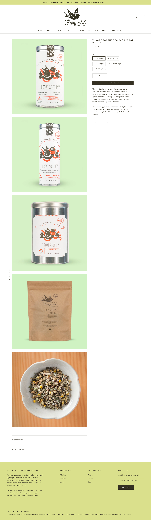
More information (101, 122)
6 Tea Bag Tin (113, 58)
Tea (31, 30)
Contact (90, 479)
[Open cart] (145, 16)
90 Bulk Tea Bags (100, 69)
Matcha (50, 30)
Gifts (70, 30)
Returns (90, 475)
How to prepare (19, 449)
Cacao (40, 30)
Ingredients (17, 440)
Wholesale (116, 30)
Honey (61, 30)
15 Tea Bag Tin (99, 58)
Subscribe (126, 487)
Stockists (63, 479)
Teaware (80, 30)
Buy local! (93, 30)
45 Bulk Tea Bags (114, 64)
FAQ (98, 114)
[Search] (140, 17)
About (104, 30)
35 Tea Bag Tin (99, 64)
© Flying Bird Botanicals (18, 511)
